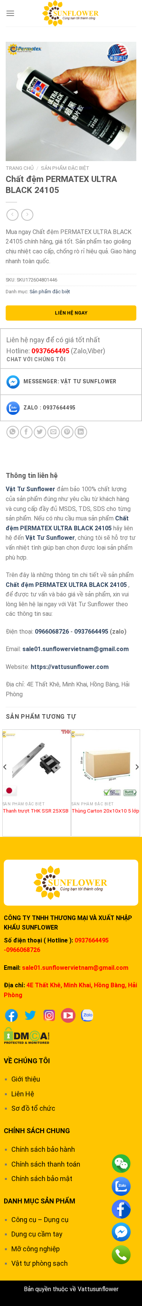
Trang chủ (20, 168)
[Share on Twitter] (40, 432)
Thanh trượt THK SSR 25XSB (36, 811)
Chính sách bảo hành (43, 1149)
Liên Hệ (22, 1094)
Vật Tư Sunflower (30, 489)
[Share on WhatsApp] (12, 432)
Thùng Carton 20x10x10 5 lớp (105, 811)
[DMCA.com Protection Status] (27, 1035)
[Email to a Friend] (53, 432)
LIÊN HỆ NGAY (71, 313)
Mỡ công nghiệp (35, 1249)
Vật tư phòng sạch (39, 1263)
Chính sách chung (37, 1131)
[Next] (136, 782)
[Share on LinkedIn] (81, 432)
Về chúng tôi (27, 1061)
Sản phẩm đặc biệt (65, 168)
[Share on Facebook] (26, 432)
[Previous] (5, 782)
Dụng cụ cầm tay (36, 1234)
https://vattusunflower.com (70, 666)
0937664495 (50, 351)
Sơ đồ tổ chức (33, 1108)
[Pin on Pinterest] (67, 432)
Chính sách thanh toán (45, 1164)
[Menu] (10, 13)
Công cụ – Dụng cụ (40, 1220)
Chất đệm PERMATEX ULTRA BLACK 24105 (66, 584)
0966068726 (52, 631)
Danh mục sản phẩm (39, 1201)
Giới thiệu (25, 1079)
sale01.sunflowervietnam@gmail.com (75, 649)
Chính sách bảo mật (41, 1179)
